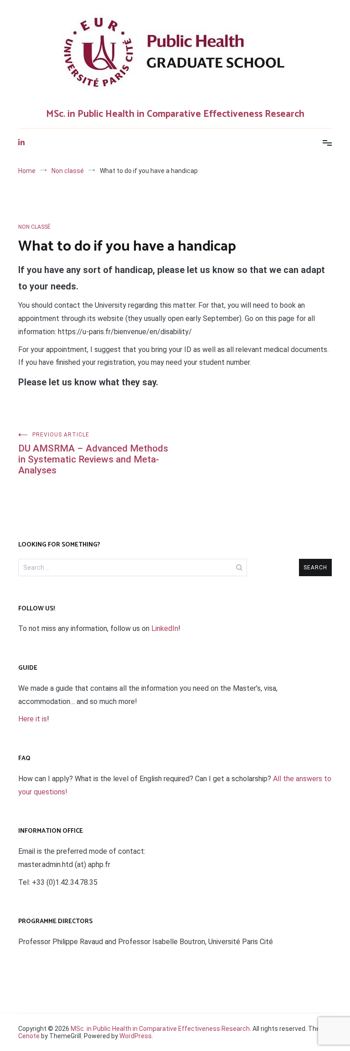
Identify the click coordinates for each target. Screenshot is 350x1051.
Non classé (34, 227)
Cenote (29, 1036)
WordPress (135, 1036)
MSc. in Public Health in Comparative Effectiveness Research (175, 114)
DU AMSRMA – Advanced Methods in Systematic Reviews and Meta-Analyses (93, 453)
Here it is (32, 719)
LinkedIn (164, 628)
